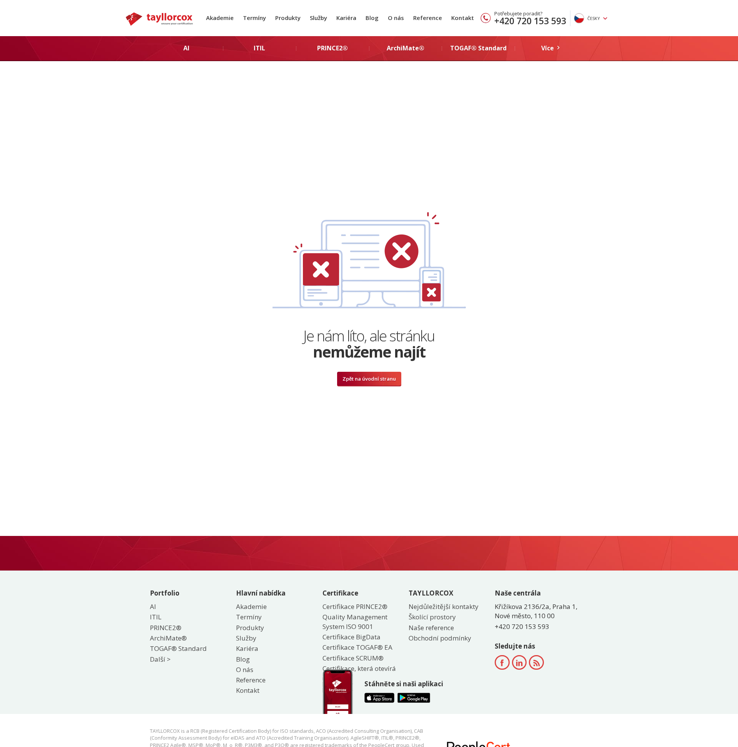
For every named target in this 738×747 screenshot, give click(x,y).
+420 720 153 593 (530, 21)
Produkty (288, 18)
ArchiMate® (168, 638)
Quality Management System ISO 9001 (354, 621)
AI (153, 606)
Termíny (254, 18)
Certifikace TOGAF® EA (357, 647)
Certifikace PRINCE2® (354, 606)
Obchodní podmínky (440, 638)
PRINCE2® (165, 627)
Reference (427, 18)
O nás (396, 18)
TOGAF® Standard (178, 648)
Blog (372, 18)
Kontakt (462, 18)
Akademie (220, 18)
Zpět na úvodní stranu (369, 378)
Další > (160, 659)
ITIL (155, 616)
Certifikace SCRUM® (353, 658)
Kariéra (346, 18)
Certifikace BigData (351, 636)
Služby (318, 18)
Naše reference (431, 627)
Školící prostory (432, 616)
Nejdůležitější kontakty (444, 606)
